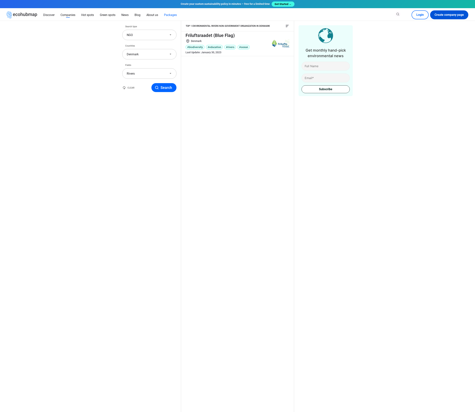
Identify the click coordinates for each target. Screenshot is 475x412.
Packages (170, 15)
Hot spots (87, 15)
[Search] (398, 14)
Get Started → (283, 4)
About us (152, 15)
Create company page (449, 15)
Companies (67, 15)
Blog (137, 15)
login (420, 15)
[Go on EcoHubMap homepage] (22, 14)
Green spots (107, 15)
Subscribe (325, 89)
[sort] (287, 26)
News (125, 15)
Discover (49, 15)
